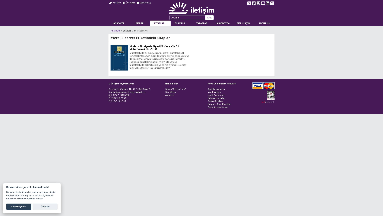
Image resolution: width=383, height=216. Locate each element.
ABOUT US (264, 23)
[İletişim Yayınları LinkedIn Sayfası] (267, 3)
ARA (209, 17)
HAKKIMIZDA (223, 23)
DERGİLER (180, 23)
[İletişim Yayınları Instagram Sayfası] (258, 3)
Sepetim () (145, 2)
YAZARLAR (201, 23)
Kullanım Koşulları (216, 98)
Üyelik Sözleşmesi (216, 95)
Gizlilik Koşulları (215, 101)
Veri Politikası (214, 92)
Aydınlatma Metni (216, 89)
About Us (169, 95)
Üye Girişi (130, 2)
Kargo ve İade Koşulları (219, 104)
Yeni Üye (116, 2)
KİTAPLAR (159, 23)
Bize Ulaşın (170, 92)
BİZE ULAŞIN (243, 23)
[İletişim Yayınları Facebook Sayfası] (253, 3)
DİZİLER (140, 23)
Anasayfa (115, 30)
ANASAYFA (118, 23)
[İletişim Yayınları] (191, 7)
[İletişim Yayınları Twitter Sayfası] (249, 3)
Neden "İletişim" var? (175, 89)
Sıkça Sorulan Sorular (218, 107)
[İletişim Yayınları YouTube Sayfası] (263, 3)
